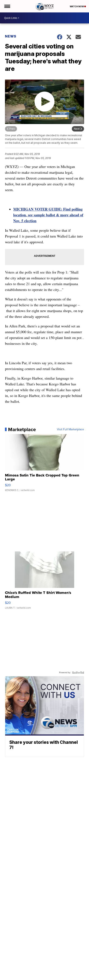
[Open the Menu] (7, 6)
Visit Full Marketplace (70, 429)
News (10, 36)
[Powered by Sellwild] (78, 672)
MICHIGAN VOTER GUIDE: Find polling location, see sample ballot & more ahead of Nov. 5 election (48, 214)
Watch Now (77, 6)
